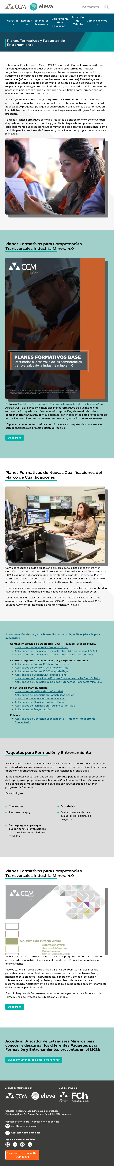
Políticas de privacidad (17, 1122)
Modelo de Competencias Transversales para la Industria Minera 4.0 (59, 404)
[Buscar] (106, 7)
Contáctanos (91, 7)
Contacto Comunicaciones (25, 1133)
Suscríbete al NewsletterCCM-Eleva (22, 1155)
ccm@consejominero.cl (24, 1126)
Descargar (14, 437)
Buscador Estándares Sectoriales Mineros (34, 1059)
